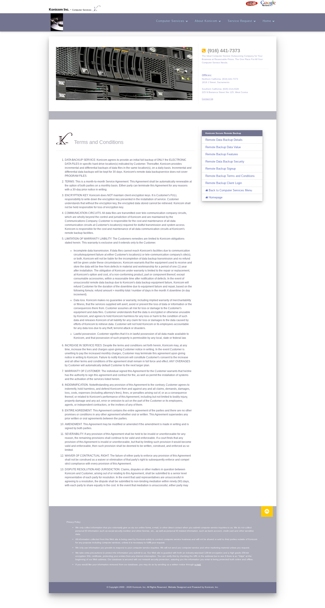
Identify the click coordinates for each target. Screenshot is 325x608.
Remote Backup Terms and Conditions (230, 176)
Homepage (215, 197)
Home (267, 21)
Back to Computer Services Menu (230, 190)
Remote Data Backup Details (224, 139)
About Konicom (206, 21)
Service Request (240, 21)
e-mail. (198, 564)
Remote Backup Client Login (223, 183)
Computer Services (170, 21)
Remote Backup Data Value (223, 147)
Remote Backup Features (221, 154)
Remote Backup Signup (220, 168)
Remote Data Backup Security (224, 161)
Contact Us (207, 99)
